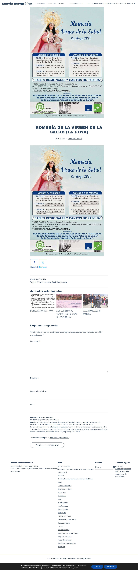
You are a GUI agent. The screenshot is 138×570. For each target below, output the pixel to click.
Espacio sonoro (64, 523)
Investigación (63, 509)
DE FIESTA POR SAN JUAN (41, 310)
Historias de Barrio (65, 489)
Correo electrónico (38, 391)
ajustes (75, 568)
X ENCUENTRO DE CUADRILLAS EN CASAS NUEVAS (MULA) (66, 313)
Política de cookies (122, 471)
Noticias (61, 475)
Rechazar (110, 567)
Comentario (36, 341)
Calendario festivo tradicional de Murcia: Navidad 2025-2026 (76, 470)
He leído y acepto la (51, 437)
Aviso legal (119, 466)
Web (32, 404)
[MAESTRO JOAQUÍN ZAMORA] (95, 295)
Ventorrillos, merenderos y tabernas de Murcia (75, 479)
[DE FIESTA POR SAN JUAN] (42, 295)
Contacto (61, 547)
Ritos (60, 499)
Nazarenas (62, 492)
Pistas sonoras (63, 530)
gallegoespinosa (85, 558)
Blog (60, 482)
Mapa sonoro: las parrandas (68, 533)
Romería (63, 282)
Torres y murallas (64, 486)
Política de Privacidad (58, 427)
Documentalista (64, 466)
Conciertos (62, 496)
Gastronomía (63, 502)
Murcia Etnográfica (17, 3)
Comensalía (46, 282)
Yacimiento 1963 (64, 516)
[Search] (114, 467)
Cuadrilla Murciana (64, 540)
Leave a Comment (75, 138)
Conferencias (63, 506)
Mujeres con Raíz (64, 536)
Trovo (60, 526)
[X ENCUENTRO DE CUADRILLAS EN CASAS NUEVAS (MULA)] (69, 295)
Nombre (34, 378)
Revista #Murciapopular (67, 543)
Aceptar (97, 567)
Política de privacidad (59, 437)
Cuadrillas (56, 282)
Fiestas (43, 279)
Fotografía (62, 513)
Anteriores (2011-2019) (67, 519)
